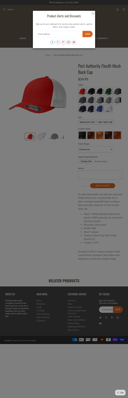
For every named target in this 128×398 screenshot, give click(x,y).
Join (87, 34)
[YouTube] (74, 42)
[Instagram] (68, 42)
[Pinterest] (63, 42)
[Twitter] (52, 42)
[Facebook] (58, 42)
